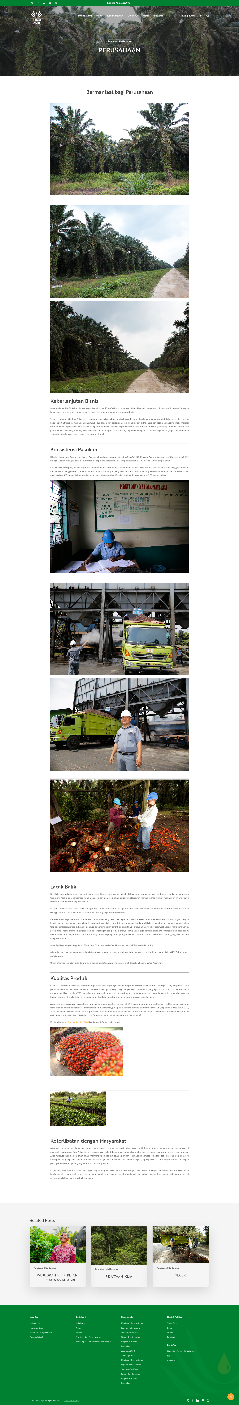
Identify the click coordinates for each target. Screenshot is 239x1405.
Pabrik (78, 1327)
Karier (169, 1355)
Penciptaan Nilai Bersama (119, 41)
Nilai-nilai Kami (36, 1327)
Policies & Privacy (71, 1400)
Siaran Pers (171, 1323)
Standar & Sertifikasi (129, 1332)
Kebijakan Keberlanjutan (132, 1323)
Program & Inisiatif (129, 1341)
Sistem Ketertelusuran (130, 1337)
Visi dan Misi (35, 1323)
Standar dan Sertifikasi (78, 1022)
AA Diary (171, 1360)
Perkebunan (81, 1323)
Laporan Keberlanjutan (131, 1327)
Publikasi (171, 1337)
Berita (169, 1327)
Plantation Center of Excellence (181, 1351)
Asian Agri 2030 (128, 1350)
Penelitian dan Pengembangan (89, 1337)
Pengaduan (126, 1346)
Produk (79, 1332)
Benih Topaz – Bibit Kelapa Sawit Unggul (93, 1341)
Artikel (170, 1332)
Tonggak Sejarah (37, 1337)
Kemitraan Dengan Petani (41, 1332)
